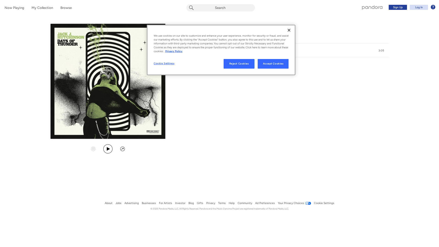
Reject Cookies (239, 63)
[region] (221, 50)
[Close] (289, 30)
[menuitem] (411, 7)
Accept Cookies (273, 63)
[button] (381, 50)
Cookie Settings (164, 63)
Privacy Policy (173, 51)
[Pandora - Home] (372, 7)
